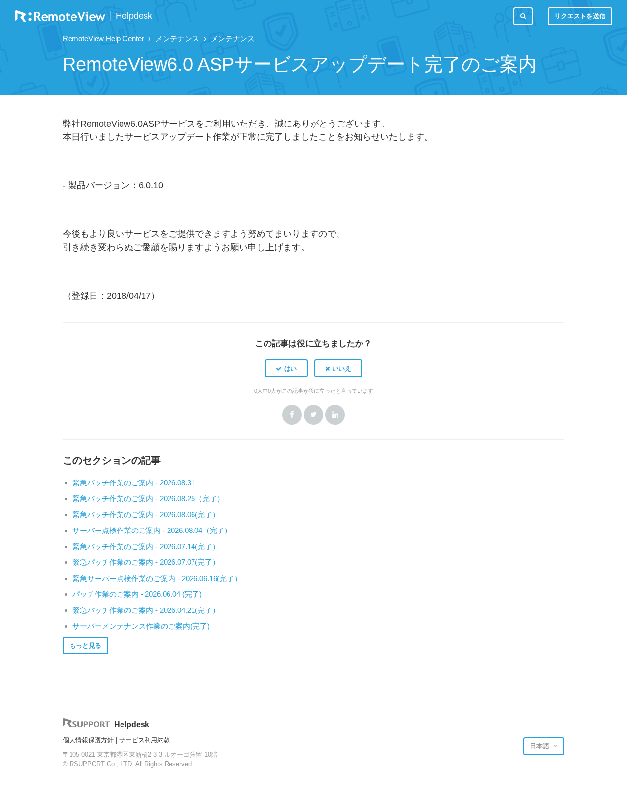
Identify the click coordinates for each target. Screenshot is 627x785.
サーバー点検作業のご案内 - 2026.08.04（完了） (152, 530)
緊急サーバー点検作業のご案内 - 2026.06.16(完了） (156, 578)
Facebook (292, 415)
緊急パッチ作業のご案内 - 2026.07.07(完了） (145, 562)
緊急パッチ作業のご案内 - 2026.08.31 (133, 483)
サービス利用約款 (144, 740)
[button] (286, 368)
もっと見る (85, 645)
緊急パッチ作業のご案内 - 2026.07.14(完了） (145, 546)
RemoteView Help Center (103, 38)
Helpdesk (134, 16)
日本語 (540, 746)
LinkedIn (335, 415)
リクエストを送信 (580, 16)
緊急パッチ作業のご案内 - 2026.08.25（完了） (148, 498)
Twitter (313, 415)
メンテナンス (177, 38)
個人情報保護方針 (88, 740)
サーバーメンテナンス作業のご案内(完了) (141, 626)
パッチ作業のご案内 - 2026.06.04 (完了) (137, 594)
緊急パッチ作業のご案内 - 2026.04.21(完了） (145, 610)
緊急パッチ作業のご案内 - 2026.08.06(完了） (145, 514)
